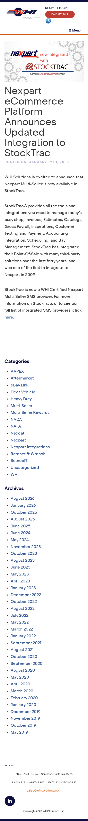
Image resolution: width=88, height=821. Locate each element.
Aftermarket (22, 378)
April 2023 (20, 581)
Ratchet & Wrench (28, 454)
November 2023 (26, 547)
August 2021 (22, 650)
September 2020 (27, 664)
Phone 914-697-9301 (28, 782)
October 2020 (24, 657)
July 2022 (19, 616)
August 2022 (23, 609)
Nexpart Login (56, 8)
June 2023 (20, 567)
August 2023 (23, 561)
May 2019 (19, 732)
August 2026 (23, 499)
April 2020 (20, 684)
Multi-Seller (21, 406)
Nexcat (17, 433)
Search (48, 21)
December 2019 (26, 712)
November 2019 (25, 719)
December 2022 (26, 595)
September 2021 (26, 643)
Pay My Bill (60, 14)
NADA (16, 420)
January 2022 (23, 636)
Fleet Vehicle (23, 392)
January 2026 (23, 506)
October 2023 (24, 554)
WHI (14, 475)
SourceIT (19, 461)
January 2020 (23, 705)
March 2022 (22, 629)
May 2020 (20, 677)
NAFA (16, 426)
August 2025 (23, 519)
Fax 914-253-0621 (62, 782)
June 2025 (20, 526)
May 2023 (20, 574)
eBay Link (19, 385)
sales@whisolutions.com (44, 790)
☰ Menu (75, 30)
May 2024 (20, 540)
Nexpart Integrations (30, 447)
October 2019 (23, 726)
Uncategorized (25, 468)
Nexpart (18, 440)
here (9, 317)
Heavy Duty (21, 399)
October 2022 (24, 602)
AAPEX (17, 372)
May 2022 (20, 622)
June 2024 (20, 533)
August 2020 (23, 670)
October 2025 (24, 513)
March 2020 (22, 691)
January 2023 (23, 588)
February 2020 (24, 698)
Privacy (10, 766)
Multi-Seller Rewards (30, 413)
